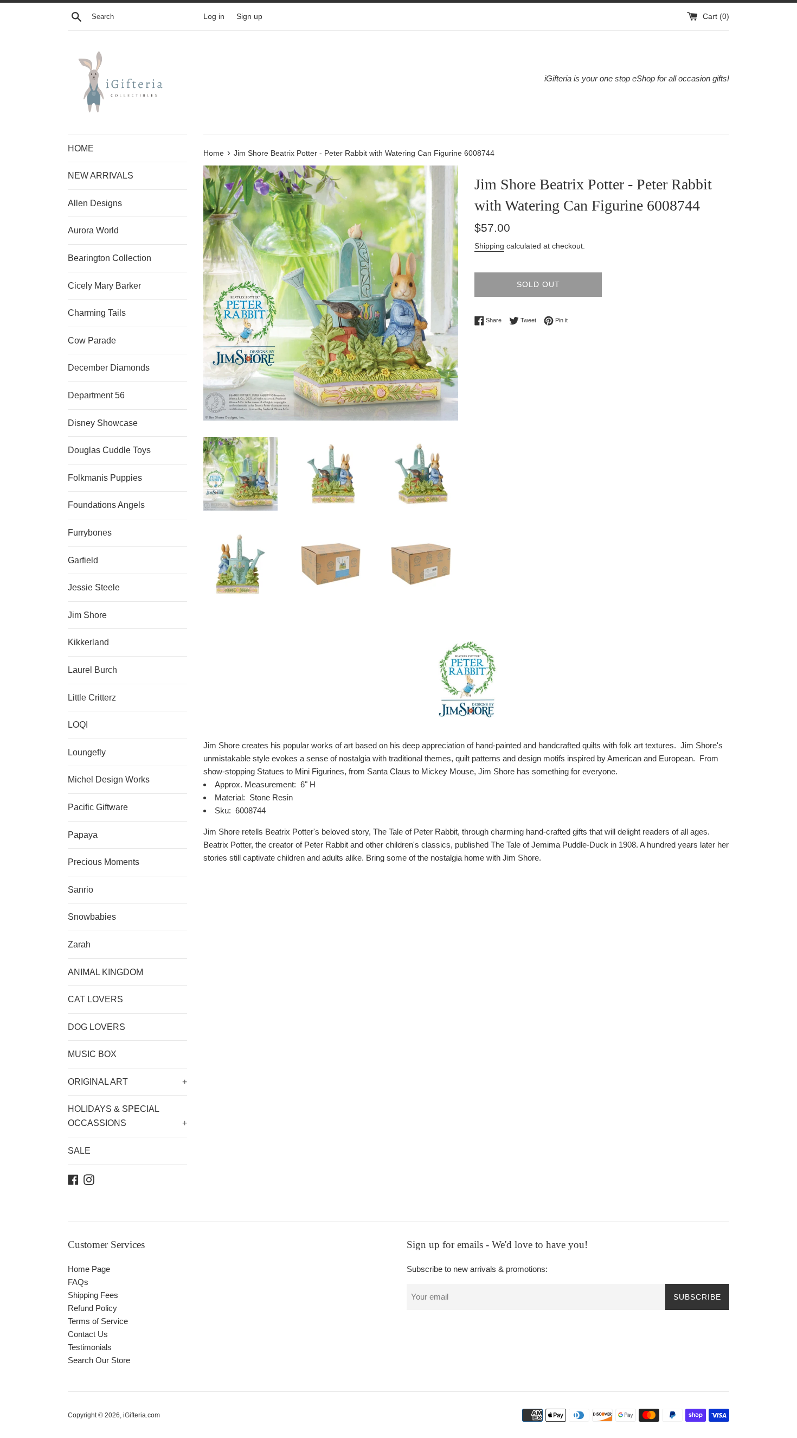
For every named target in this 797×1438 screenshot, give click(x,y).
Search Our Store (99, 1360)
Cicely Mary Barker (104, 285)
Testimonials (90, 1347)
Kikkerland (88, 642)
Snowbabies (92, 916)
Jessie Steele (94, 587)
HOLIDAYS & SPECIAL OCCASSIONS (127, 1116)
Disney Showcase (103, 423)
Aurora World (93, 230)
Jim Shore (87, 615)
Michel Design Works (109, 779)
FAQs (78, 1282)
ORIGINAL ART (127, 1081)
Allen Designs (95, 203)
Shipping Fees (93, 1295)
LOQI (78, 724)
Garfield (83, 560)
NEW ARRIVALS (100, 175)
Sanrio (80, 889)
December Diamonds (109, 367)
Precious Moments (103, 862)
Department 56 (96, 395)
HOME (81, 148)
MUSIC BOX (92, 1054)
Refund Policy (92, 1308)
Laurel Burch (92, 670)
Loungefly (87, 752)
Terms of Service (98, 1321)
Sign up (249, 16)
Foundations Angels (106, 505)
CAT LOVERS (95, 999)
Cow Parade (92, 340)
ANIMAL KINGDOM (105, 972)
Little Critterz (92, 697)
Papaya (83, 834)
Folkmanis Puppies (105, 477)
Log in (213, 16)
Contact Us (88, 1334)
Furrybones (90, 532)
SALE (79, 1150)
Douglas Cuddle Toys (109, 450)
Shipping (489, 245)
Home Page (89, 1269)
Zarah (79, 944)
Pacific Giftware (98, 807)
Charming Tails (97, 312)
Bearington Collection (109, 258)
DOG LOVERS (96, 1027)
